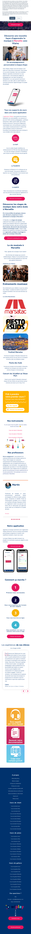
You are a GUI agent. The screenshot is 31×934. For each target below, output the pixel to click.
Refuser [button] (18, 18)
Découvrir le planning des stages (15, 238)
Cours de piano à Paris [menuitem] (15, 838)
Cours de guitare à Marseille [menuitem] (15, 874)
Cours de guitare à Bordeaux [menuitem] (15, 881)
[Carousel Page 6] (19, 519)
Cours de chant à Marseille (15, 430)
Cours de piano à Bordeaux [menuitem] (15, 851)
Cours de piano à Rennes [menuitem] (15, 846)
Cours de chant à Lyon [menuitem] (15, 806)
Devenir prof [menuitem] (15, 796)
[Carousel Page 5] (17, 519)
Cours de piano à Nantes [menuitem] (15, 849)
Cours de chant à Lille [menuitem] (15, 811)
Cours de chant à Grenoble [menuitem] (15, 828)
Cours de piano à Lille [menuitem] (15, 841)
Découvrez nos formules (15, 198)
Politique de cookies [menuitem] (15, 786)
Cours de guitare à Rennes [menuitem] (15, 876)
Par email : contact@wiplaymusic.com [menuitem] (15, 899)
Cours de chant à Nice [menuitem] (15, 826)
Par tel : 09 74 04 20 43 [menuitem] (15, 901)
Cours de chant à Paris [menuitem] (15, 808)
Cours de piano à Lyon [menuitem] (15, 836)
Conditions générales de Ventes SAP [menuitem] (15, 788)
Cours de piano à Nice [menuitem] (15, 856)
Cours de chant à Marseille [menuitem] (15, 813)
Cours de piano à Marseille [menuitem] (15, 844)
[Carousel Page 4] (16, 519)
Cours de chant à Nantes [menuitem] (15, 818)
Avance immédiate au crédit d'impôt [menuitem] (15, 793)
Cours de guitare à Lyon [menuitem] (15, 866)
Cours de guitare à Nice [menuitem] (15, 886)
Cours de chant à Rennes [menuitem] (16, 816)
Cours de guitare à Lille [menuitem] (15, 871)
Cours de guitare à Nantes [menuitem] (15, 879)
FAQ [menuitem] (15, 896)
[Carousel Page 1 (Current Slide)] (11, 519)
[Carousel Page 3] (14, 519)
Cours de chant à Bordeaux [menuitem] (15, 821)
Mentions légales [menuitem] (15, 781)
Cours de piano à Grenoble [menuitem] (15, 859)
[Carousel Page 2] (13, 519)
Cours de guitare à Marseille (15, 437)
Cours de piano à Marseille (15, 434)
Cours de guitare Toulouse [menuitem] (15, 884)
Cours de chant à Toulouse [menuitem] (15, 823)
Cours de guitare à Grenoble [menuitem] (15, 889)
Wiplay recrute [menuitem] (15, 798)
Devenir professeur (15, 927)
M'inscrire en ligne (15, 24)
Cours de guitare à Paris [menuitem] (15, 869)
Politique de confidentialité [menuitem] (15, 783)
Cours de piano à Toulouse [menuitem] (15, 854)
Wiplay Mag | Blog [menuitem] (15, 778)
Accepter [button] (12, 18)
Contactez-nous (15, 918)
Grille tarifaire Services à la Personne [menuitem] (15, 791)
